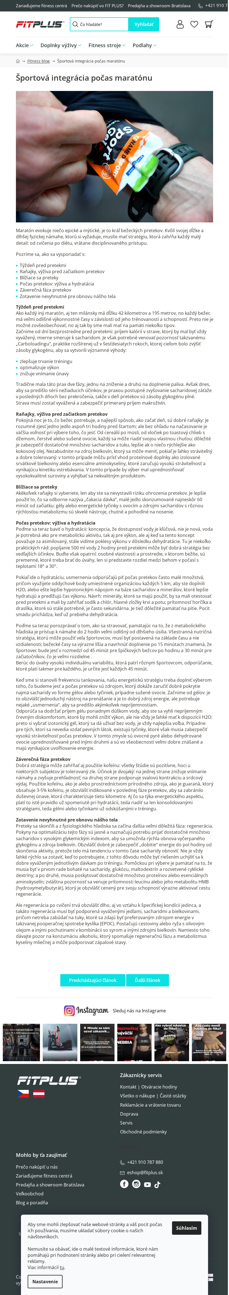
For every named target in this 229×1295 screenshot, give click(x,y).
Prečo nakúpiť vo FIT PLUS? (97, 5)
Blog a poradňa (32, 1203)
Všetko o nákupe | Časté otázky (153, 1096)
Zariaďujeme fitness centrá (41, 5)
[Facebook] (124, 1184)
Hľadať (144, 24)
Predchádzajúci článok (92, 980)
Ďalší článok (147, 980)
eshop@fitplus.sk (145, 1172)
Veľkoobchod (30, 1194)
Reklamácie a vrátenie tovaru (150, 1105)
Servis (126, 1123)
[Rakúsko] (38, 1093)
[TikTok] (158, 1186)
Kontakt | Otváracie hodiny (148, 1087)
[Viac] (205, 44)
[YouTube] (148, 1186)
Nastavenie (45, 1282)
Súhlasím (186, 1228)
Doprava (129, 1114)
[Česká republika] (23, 1093)
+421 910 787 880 (145, 1162)
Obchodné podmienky (143, 1132)
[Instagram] (136, 1184)
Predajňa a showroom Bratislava (159, 5)
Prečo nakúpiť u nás (37, 1167)
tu (62, 1267)
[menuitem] (26, 45)
